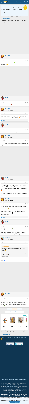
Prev (10, 309)
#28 (27, 226)
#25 (27, 140)
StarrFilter (4, 22)
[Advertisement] (14, 38)
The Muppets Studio (10, 386)
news (6, 379)
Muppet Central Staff (7, 384)
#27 (27, 203)
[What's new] (24, 1)
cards (14, 381)
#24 (27, 129)
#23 (27, 113)
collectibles (11, 379)
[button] (1, 2)
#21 (27, 60)
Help (22, 337)
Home (25, 337)
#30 (27, 298)
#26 (27, 182)
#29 (27, 242)
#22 (27, 102)
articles (16, 379)
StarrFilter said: (5, 246)
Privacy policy (17, 337)
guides (24, 379)
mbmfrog (7, 237)
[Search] (27, 1)
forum (20, 379)
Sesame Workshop (11, 387)
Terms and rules (10, 337)
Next (19, 309)
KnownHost (22, 390)
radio (11, 381)
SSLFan (6, 97)
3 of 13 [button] (14, 309)
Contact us (3, 337)
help (17, 381)
